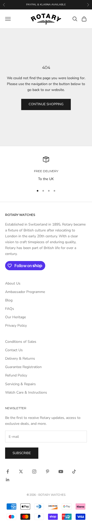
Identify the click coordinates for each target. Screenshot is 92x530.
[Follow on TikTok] (74, 471)
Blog (9, 300)
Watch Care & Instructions (26, 392)
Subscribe (22, 453)
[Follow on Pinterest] (47, 471)
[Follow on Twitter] (21, 471)
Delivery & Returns (20, 358)
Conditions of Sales (20, 341)
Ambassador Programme (25, 291)
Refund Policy (16, 375)
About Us (12, 283)
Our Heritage (15, 317)
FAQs (9, 308)
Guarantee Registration (23, 366)
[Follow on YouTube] (60, 471)
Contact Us (14, 350)
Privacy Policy (16, 325)
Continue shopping (46, 104)
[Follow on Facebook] (7, 471)
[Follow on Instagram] (34, 471)
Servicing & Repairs (20, 384)
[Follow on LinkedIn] (7, 479)
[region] (46, 169)
